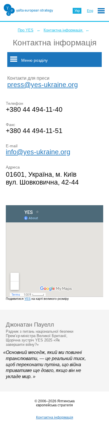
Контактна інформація (63, 30)
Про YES (25, 30)
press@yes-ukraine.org (42, 84)
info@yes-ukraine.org (38, 152)
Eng (90, 11)
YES (27, 298)
